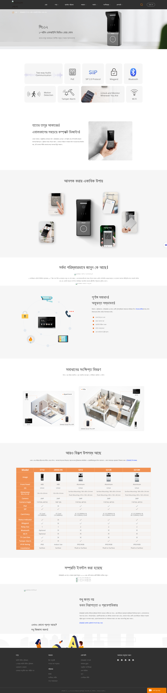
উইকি (49, 674)
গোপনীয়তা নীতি (85, 677)
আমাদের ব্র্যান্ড (84, 663)
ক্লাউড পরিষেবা (69, 4)
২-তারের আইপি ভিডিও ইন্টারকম (24, 663)
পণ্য (56, 4)
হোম (46, 4)
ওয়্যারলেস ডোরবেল (21, 667)
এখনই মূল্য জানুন (156, 690)
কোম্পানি (119, 4)
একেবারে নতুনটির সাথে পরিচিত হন (25, 670)
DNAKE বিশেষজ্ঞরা (132, 460)
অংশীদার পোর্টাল (52, 677)
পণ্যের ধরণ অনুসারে (53, 663)
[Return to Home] (13, 12)
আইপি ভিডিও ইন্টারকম (22, 660)
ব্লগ (82, 674)
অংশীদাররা (106, 4)
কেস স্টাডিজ (84, 670)
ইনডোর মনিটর (139, 309)
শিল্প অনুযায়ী (51, 660)
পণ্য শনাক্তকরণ (53, 681)
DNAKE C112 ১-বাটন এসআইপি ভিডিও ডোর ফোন (33, 12)
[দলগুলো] (165, 245)
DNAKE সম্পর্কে (86, 660)
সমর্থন (94, 4)
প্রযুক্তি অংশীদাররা (86, 667)
